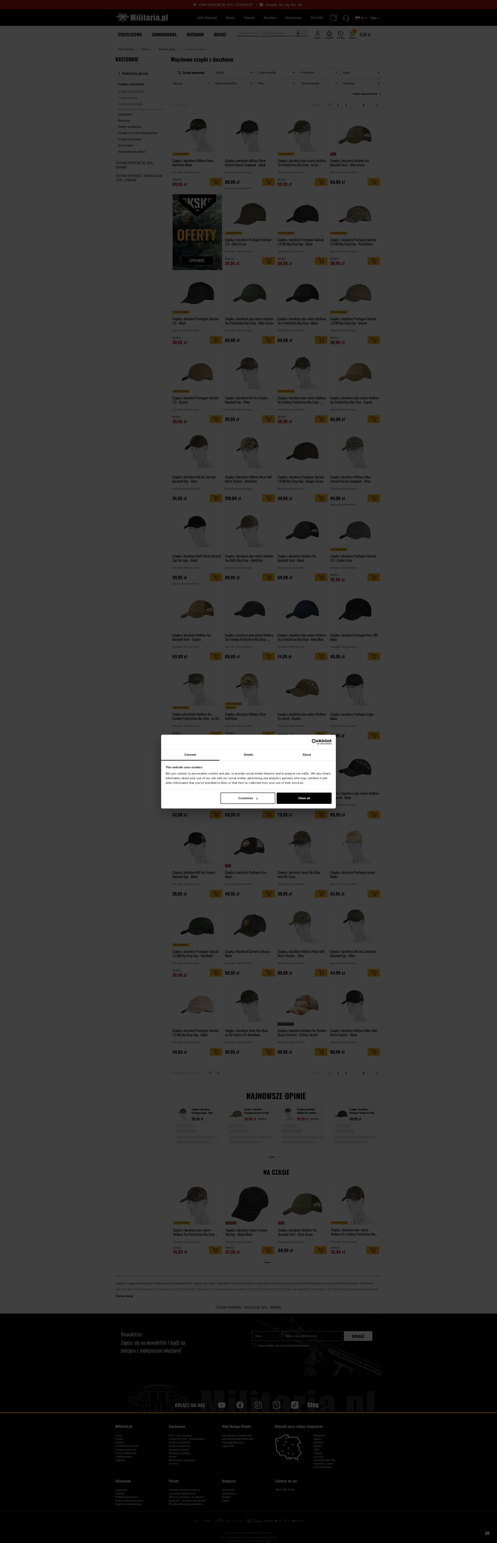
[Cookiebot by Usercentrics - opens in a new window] (315, 742)
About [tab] (306, 754)
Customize (245, 798)
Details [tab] (248, 754)
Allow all (304, 798)
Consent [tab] (190, 754)
